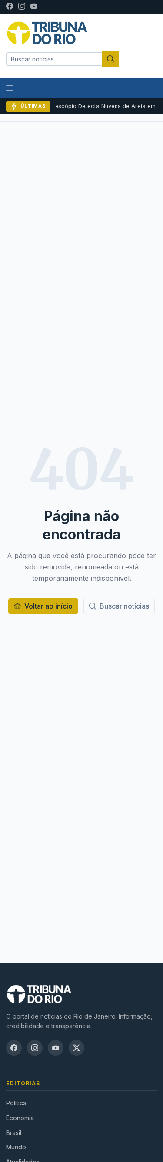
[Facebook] (9, 7)
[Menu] (9, 88)
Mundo (16, 1147)
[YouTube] (33, 7)
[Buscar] (110, 59)
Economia (20, 1117)
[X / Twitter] (76, 1048)
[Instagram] (21, 7)
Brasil (13, 1132)
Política (16, 1103)
